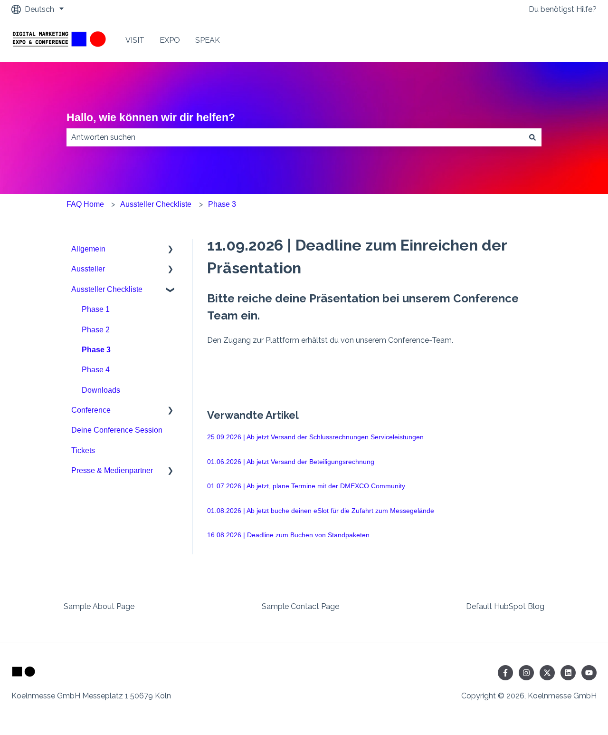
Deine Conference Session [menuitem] (116, 430)
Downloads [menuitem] (101, 390)
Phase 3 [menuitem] (96, 350)
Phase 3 (222, 204)
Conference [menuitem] (91, 410)
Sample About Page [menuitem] (99, 606)
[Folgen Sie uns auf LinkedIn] (568, 672)
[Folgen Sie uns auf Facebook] (505, 672)
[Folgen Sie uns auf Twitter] (547, 672)
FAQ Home (85, 204)
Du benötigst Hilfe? (563, 9)
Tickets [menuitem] (83, 450)
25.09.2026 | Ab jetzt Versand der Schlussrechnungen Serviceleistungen (315, 437)
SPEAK (207, 40)
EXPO (170, 40)
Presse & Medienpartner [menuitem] (112, 470)
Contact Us (567, 40)
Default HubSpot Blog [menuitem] (505, 606)
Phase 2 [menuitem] (96, 330)
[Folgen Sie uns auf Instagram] (526, 672)
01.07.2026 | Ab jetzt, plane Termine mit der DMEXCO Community (306, 486)
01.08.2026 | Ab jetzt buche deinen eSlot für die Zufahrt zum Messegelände (320, 510)
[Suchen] (532, 137)
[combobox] (294, 137)
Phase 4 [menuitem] (96, 370)
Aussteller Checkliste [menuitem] (106, 289)
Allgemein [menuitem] (88, 249)
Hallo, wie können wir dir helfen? (150, 117)
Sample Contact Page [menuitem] (300, 606)
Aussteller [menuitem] (88, 269)
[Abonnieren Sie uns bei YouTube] (589, 672)
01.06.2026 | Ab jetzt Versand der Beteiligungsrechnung (290, 461)
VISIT (134, 40)
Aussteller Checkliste (155, 204)
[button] (170, 250)
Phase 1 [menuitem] (96, 309)
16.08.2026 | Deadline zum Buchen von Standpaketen (288, 535)
